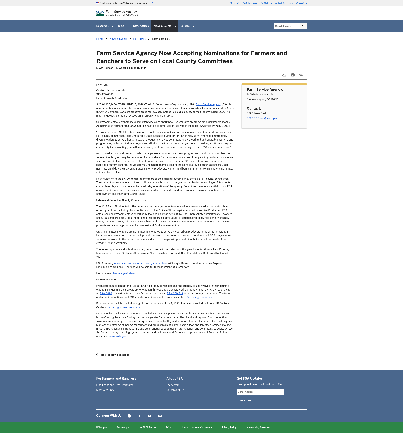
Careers (185, 25)
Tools (121, 25)
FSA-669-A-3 (175, 293)
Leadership (172, 384)
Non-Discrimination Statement (196, 427)
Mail (160, 416)
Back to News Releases (115, 354)
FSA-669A (106, 293)
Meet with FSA (105, 390)
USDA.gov (101, 427)
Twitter (139, 416)
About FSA (235, 3)
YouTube (150, 416)
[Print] (292, 76)
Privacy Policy (229, 427)
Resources (102, 25)
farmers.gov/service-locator (124, 307)
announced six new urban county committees (140, 263)
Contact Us (280, 3)
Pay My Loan (266, 3)
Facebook (129, 416)
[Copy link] (301, 76)
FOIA (168, 427)
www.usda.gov (117, 336)
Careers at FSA (175, 390)
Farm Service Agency (208, 104)
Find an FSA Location (297, 3)
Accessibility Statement (258, 427)
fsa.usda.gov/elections (200, 297)
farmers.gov (123, 427)
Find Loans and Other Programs (114, 384)
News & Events (162, 25)
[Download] (284, 76)
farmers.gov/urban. (124, 273)
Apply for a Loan (250, 3)
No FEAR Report (147, 427)
